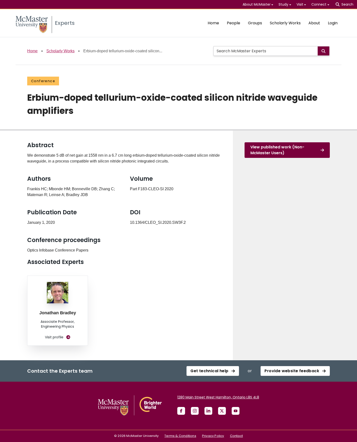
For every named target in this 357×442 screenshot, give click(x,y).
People (233, 23)
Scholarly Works (285, 23)
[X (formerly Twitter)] (222, 411)
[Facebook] (181, 411)
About (314, 23)
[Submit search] (323, 50)
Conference (43, 81)
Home (213, 23)
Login (333, 23)
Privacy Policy (213, 435)
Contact (236, 435)
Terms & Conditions (180, 435)
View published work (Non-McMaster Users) (277, 150)
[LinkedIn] (208, 411)
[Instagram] (195, 411)
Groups (255, 23)
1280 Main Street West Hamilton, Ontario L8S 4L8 (218, 397)
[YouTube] (235, 411)
